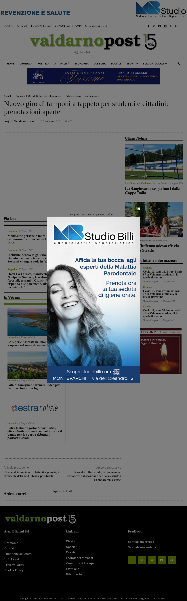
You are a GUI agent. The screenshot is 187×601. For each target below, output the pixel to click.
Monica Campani (150, 281)
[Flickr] (176, 26)
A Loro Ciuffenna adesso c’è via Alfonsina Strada (152, 248)
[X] (145, 122)
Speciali (20, 96)
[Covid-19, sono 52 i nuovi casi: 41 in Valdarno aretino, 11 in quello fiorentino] (132, 313)
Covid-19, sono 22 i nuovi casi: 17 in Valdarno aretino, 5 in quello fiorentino (161, 293)
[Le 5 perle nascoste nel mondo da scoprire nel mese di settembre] (34, 322)
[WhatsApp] (170, 122)
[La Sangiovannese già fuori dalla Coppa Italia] (154, 162)
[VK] (162, 122)
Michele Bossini (160, 183)
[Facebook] (148, 26)
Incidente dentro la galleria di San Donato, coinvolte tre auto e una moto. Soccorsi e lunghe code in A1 (34, 258)
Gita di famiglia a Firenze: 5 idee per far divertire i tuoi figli (33, 386)
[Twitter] (170, 26)
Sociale (8, 96)
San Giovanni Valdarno (138, 183)
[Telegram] (165, 26)
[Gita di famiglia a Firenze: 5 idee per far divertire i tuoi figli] (34, 365)
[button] (178, 63)
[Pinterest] (153, 122)
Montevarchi (92, 96)
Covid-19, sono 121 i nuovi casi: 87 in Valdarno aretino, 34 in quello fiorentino (162, 274)
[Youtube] (159, 26)
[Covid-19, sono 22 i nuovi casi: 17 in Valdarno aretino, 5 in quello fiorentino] (132, 293)
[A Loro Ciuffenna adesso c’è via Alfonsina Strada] (154, 219)
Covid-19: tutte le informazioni (45, 96)
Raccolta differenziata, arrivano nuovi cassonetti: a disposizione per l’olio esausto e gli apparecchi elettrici (94, 476)
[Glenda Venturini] (7, 121)
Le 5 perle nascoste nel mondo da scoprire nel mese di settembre (30, 343)
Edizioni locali (73, 96)
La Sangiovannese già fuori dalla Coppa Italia (152, 190)
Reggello (12, 269)
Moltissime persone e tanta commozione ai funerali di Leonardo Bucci (33, 239)
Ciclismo (129, 241)
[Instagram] (154, 26)
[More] (179, 122)
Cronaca (12, 231)
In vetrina (12, 337)
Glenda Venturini (24, 121)
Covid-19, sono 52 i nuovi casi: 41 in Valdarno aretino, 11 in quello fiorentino (161, 313)
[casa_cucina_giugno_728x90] (93, 76)
